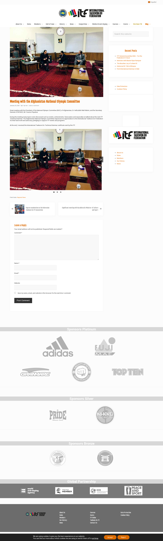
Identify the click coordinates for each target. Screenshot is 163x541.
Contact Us (93, 523)
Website (17, 283)
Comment (18, 233)
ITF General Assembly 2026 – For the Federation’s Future (129, 57)
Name (16, 263)
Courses (92, 512)
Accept (110, 537)
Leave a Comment (34, 105)
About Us (120, 153)
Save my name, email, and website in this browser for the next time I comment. (44, 293)
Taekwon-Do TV (94, 520)
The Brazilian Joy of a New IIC (127, 63)
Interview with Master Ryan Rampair (129, 60)
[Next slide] (101, 159)
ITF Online (93, 518)
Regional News (21, 197)
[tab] (54, 192)
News (119, 164)
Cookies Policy (122, 89)
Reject (123, 537)
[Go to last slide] (12, 159)
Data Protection (122, 86)
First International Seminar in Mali (128, 69)
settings (95, 538)
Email (16, 273)
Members (120, 158)
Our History (120, 161)
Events (92, 515)
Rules (119, 155)
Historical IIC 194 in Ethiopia (126, 66)
